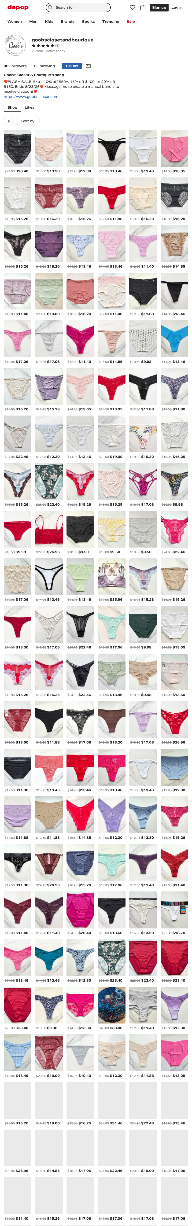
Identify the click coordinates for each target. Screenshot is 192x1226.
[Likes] (132, 7)
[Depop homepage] (18, 7)
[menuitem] (15, 21)
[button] (45, 46)
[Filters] (9, 121)
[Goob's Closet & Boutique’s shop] (15, 45)
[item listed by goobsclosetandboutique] (17, 148)
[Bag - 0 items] (143, 7)
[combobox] (78, 7)
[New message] (88, 66)
